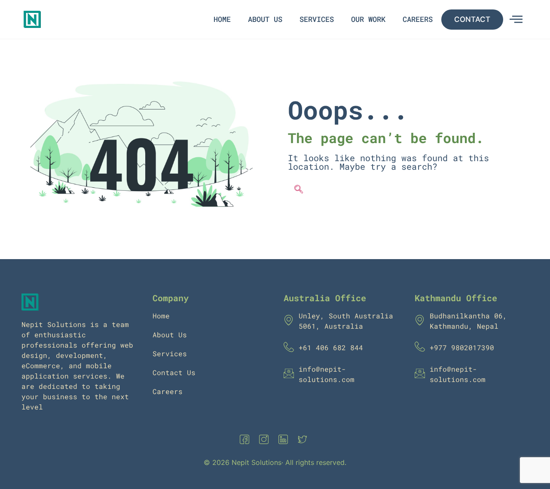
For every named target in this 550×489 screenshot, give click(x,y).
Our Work (368, 19)
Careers (418, 19)
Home (222, 19)
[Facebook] (246, 440)
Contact (472, 19)
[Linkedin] (284, 440)
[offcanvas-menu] (516, 19)
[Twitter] (304, 440)
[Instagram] (265, 440)
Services (316, 19)
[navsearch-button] (298, 190)
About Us (265, 19)
